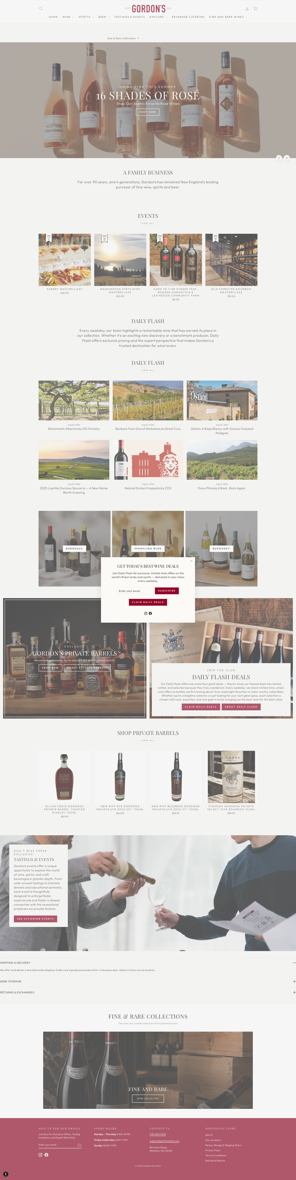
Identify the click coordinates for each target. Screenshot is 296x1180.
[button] (5, 1174)
